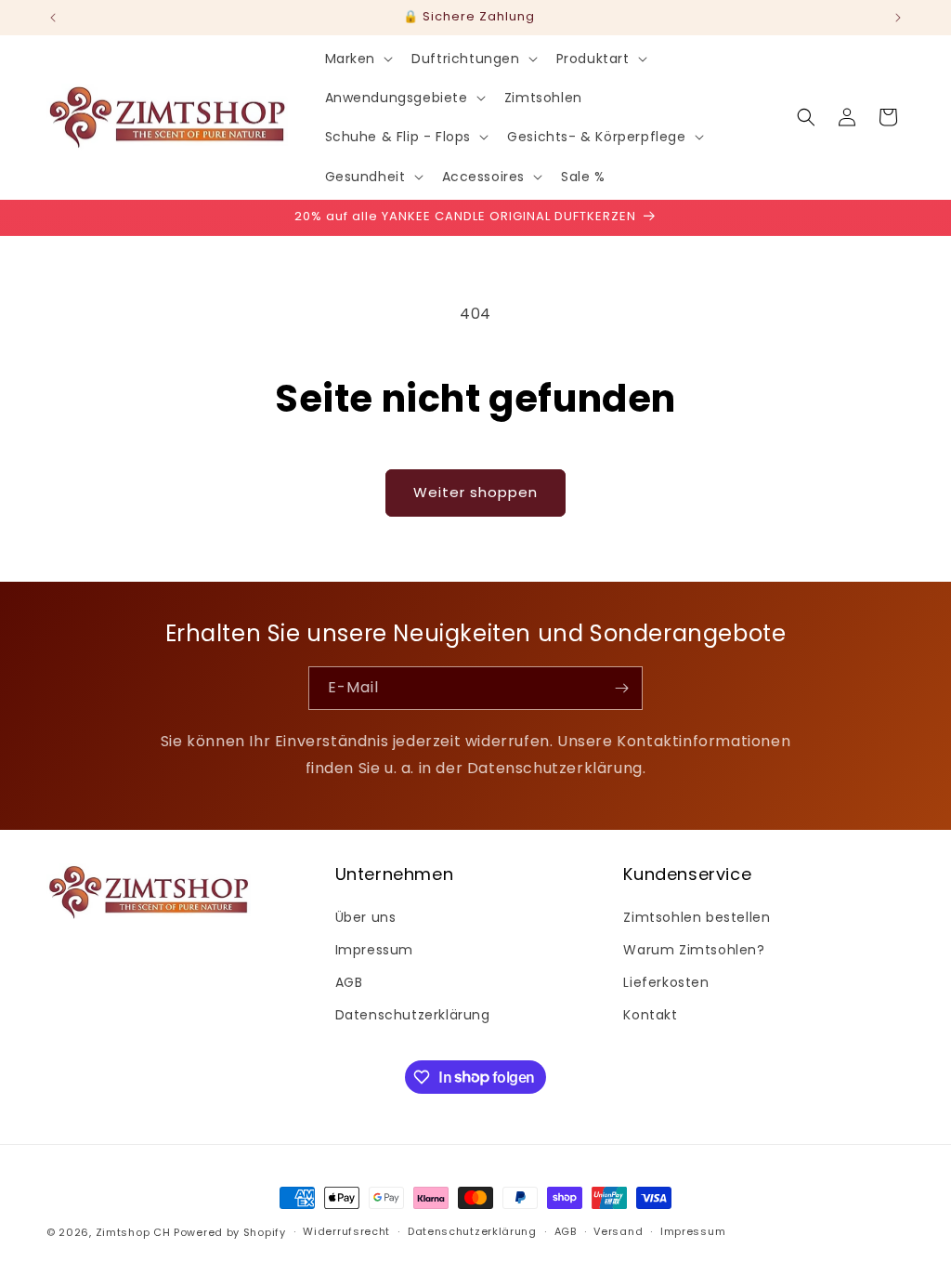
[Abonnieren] (621, 688)
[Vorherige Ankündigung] (53, 17)
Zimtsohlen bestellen (696, 917)
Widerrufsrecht (346, 1231)
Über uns (366, 917)
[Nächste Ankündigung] (898, 17)
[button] (357, 58)
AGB (349, 982)
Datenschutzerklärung (412, 1015)
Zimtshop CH (133, 1232)
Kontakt (650, 1015)
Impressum (374, 949)
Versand (618, 1231)
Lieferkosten (666, 982)
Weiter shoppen (475, 492)
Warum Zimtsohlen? (693, 949)
